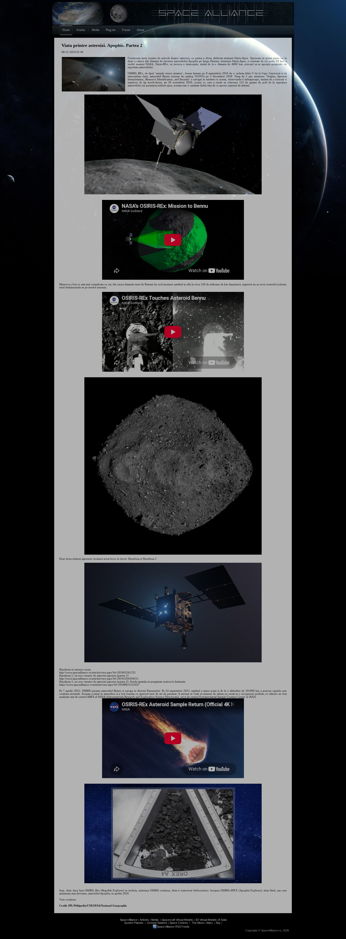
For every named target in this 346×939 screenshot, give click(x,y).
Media (155, 919)
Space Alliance (129, 919)
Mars (209, 922)
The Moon (197, 922)
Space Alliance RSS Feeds (173, 926)
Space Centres (178, 922)
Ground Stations (157, 922)
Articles (144, 919)
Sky (218, 922)
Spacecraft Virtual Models (177, 919)
